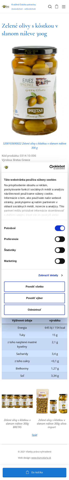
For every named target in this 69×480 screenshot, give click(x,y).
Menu (63, 6)
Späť (34, 435)
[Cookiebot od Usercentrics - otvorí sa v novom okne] (49, 167)
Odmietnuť (34, 309)
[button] (49, 6)
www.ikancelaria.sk (41, 457)
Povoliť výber (34, 298)
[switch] (60, 239)
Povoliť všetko (35, 286)
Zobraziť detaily (48, 275)
